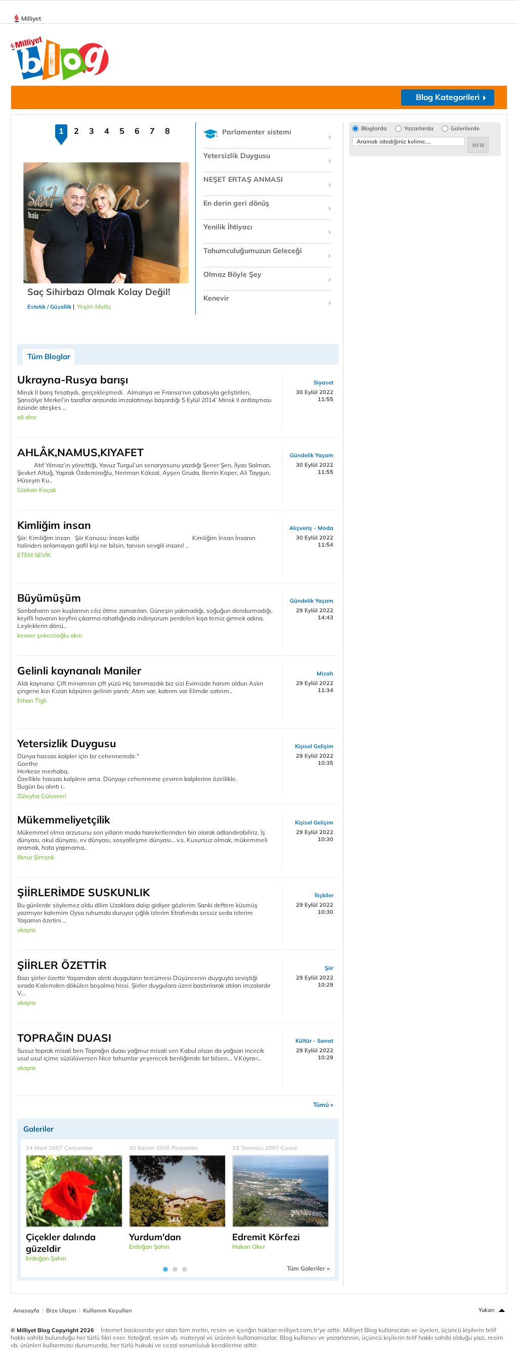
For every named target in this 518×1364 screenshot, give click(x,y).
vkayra (26, 930)
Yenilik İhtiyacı (227, 226)
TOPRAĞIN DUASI (64, 1037)
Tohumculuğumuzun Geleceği (252, 250)
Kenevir (216, 298)
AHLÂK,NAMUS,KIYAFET (80, 452)
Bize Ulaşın (61, 1310)
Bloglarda (374, 128)
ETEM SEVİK (34, 555)
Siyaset (323, 382)
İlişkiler (324, 895)
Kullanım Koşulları (107, 1310)
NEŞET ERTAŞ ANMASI (243, 179)
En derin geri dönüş (236, 203)
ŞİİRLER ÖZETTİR (62, 964)
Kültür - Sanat (314, 1040)
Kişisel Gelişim (314, 746)
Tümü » (323, 1104)
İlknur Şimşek (35, 857)
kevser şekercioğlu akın (49, 635)
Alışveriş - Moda (311, 527)
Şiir (329, 967)
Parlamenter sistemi (256, 131)
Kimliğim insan (54, 524)
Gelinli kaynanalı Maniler (79, 670)
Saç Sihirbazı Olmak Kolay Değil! (98, 292)
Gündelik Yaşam (311, 455)
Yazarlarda (419, 128)
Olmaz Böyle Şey (232, 274)
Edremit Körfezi (266, 1237)
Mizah (325, 673)
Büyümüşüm (49, 597)
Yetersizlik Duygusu (236, 155)
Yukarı (487, 1309)
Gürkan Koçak (36, 490)
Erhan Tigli (32, 700)
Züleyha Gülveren (41, 796)
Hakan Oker (248, 1246)
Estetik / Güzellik (49, 306)
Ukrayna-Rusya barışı (72, 379)
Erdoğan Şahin (46, 1258)
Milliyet (31, 18)
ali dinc (27, 417)
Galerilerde (465, 128)
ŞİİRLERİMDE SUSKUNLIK (83, 892)
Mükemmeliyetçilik (63, 819)
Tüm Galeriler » (308, 1268)
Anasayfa (26, 1310)
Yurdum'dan (155, 1237)
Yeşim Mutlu (94, 306)
